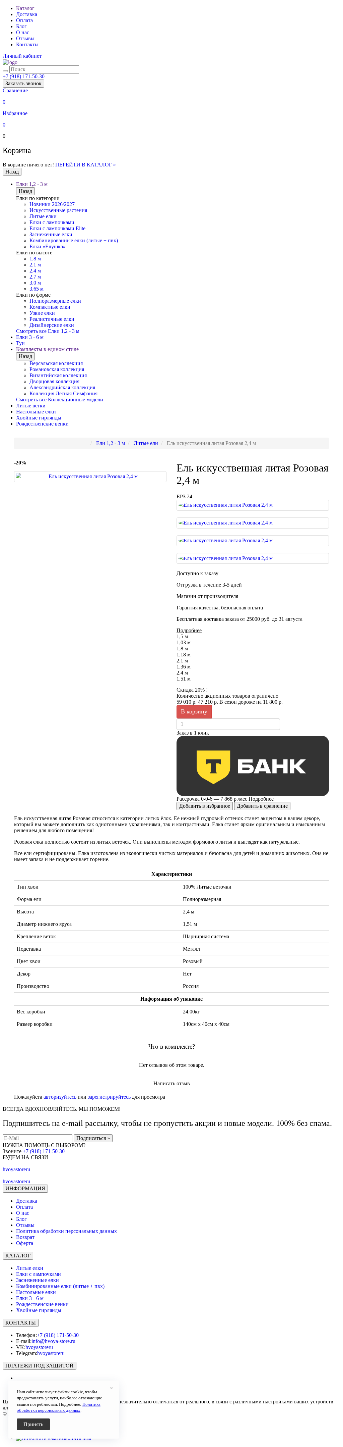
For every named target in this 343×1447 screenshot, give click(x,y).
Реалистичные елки (51, 319)
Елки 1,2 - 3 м (32, 184)
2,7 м (35, 277)
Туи (20, 343)
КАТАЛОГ (17, 1255)
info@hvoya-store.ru (53, 1341)
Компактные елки (49, 307)
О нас (22, 32)
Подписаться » (93, 1138)
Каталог (25, 8)
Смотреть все (47, 331)
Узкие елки (42, 313)
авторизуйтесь (60, 1097)
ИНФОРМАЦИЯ (25, 1188)
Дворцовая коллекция (54, 381)
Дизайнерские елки (51, 325)
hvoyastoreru (39, 1347)
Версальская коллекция (56, 363)
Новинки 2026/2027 (52, 204)
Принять (33, 1424)
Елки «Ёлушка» (47, 246)
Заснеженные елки (50, 234)
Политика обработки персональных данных (66, 1231)
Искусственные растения (58, 210)
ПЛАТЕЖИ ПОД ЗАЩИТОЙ (39, 1365)
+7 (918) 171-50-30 (24, 76)
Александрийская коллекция (62, 387)
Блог (21, 26)
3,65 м (36, 289)
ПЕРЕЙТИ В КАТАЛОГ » (85, 164)
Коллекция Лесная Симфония (63, 393)
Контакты (27, 44)
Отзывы (25, 38)
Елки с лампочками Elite (57, 228)
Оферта (24, 1243)
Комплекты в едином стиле (47, 349)
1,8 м (35, 258)
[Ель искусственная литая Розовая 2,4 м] (90, 476)
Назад (12, 171)
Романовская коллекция (56, 369)
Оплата (24, 20)
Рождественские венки (42, 424)
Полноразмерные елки (55, 301)
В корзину (194, 711)
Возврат (25, 1237)
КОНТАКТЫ (20, 1323)
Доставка (26, 14)
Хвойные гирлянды (38, 417)
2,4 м (35, 270)
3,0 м (35, 283)
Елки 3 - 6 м (30, 337)
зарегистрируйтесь (109, 1097)
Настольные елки (36, 411)
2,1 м (35, 264)
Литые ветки (31, 405)
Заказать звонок (23, 83)
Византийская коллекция (58, 375)
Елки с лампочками (51, 222)
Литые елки (43, 216)
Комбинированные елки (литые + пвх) (73, 240)
